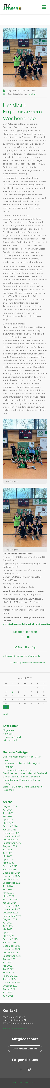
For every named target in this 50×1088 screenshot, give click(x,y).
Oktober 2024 (10, 879)
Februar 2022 (10, 976)
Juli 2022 (8, 962)
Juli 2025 (7, 849)
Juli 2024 (8, 886)
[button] (25, 1048)
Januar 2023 (9, 942)
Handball (31, 94)
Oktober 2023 (10, 912)
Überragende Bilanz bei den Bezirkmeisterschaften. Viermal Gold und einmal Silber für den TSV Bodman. (25, 773)
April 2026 (8, 819)
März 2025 (8, 863)
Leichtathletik (10, 740)
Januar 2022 (9, 979)
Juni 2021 (8, 996)
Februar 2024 (10, 899)
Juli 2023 (8, 922)
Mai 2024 (7, 889)
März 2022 (8, 972)
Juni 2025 (8, 853)
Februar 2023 (10, 939)
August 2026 (10, 806)
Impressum (17, 1082)
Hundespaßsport (12, 737)
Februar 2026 (10, 826)
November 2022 (11, 949)
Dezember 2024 (11, 873)
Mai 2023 (7, 929)
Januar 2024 (9, 903)
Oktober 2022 (10, 952)
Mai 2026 (7, 816)
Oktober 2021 (10, 986)
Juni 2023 (8, 926)
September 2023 (12, 916)
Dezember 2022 (11, 946)
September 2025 (12, 843)
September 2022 (12, 956)
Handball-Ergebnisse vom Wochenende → (28, 663)
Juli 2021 (7, 992)
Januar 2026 (9, 829)
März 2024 (8, 896)
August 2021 (9, 989)
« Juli (5, 714)
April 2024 (8, 892)
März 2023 (8, 936)
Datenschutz (32, 1082)
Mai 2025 (7, 856)
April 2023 (8, 932)
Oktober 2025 (10, 839)
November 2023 (11, 909)
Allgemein (8, 730)
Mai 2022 (7, 966)
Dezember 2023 (11, 906)
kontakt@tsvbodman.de (15, 1028)
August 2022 (10, 959)
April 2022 (8, 969)
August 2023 (10, 919)
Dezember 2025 (11, 833)
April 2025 (8, 859)
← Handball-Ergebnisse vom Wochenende (21, 656)
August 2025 (10, 846)
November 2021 (11, 982)
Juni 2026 (8, 813)
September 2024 (12, 883)
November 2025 (11, 836)
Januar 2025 (9, 869)
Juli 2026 (7, 810)
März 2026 (8, 823)
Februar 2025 (10, 866)
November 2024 (11, 876)
